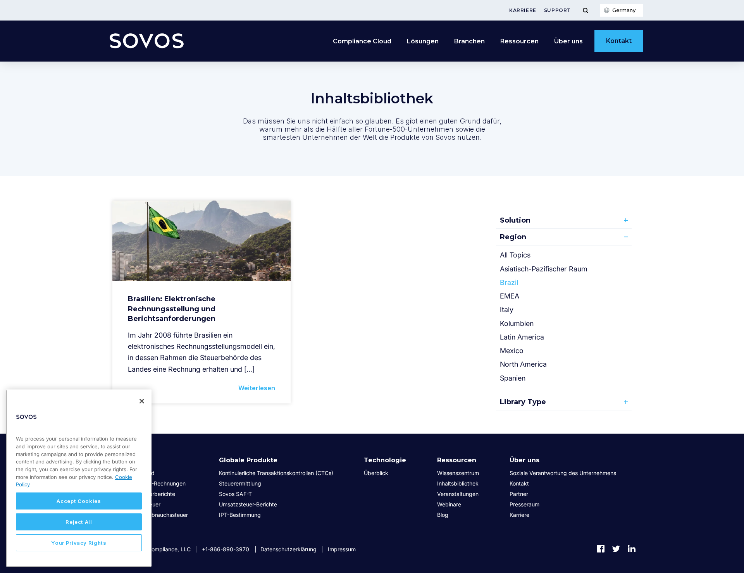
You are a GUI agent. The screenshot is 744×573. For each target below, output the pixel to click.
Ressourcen (519, 41)
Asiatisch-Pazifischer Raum (543, 269)
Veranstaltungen (458, 494)
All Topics (515, 255)
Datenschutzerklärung (288, 549)
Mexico (512, 351)
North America (523, 364)
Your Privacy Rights (78, 543)
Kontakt (619, 41)
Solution (515, 220)
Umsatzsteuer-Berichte (248, 504)
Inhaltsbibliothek (458, 483)
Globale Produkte (248, 460)
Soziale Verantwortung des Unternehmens (563, 473)
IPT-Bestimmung (240, 514)
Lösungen (423, 41)
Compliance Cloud (362, 41)
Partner (519, 494)
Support (557, 10)
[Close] (141, 401)
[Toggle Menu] (585, 10)
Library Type (523, 402)
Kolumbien (517, 323)
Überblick (376, 473)
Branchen (469, 41)
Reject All (78, 522)
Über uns (568, 41)
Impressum (342, 549)
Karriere (522, 10)
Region (513, 237)
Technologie (385, 460)
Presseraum (524, 504)
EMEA (509, 296)
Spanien (512, 378)
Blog (442, 514)
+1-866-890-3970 (225, 549)
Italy (506, 309)
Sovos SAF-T (235, 494)
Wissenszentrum (458, 473)
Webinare (449, 504)
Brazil (509, 282)
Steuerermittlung (240, 483)
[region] (79, 478)
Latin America (522, 337)
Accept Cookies (79, 501)
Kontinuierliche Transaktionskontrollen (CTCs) (276, 473)
